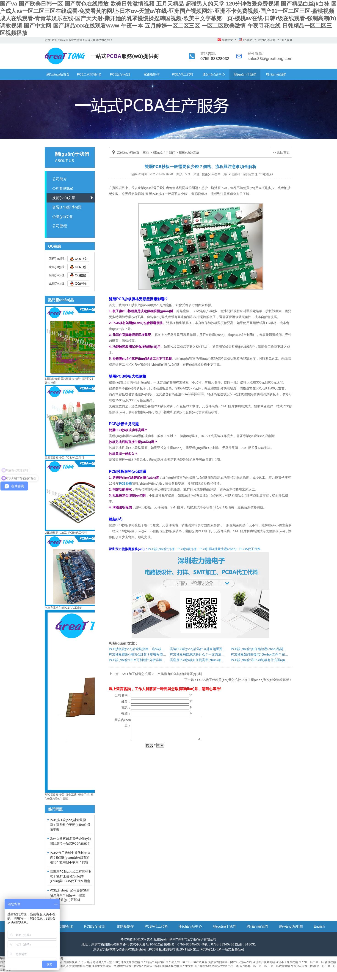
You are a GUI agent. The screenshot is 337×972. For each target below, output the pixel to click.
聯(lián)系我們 (276, 74)
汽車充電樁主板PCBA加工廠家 (64, 607)
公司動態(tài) (62, 188)
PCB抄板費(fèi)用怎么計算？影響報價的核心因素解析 (137, 654)
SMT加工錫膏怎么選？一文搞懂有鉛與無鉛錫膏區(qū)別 (162, 674)
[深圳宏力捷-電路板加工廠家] (68, 64)
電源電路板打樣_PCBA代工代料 (64, 457)
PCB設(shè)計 (120, 74)
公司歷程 (59, 226)
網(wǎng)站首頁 (58, 74)
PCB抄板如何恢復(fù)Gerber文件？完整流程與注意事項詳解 (259, 654)
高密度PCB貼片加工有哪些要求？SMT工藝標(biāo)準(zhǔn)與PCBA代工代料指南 (70, 876)
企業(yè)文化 (62, 217)
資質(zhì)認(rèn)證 (67, 207)
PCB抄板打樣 (187, 549)
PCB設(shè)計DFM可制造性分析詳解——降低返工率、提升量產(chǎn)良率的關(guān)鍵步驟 (137, 660)
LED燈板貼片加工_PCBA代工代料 (66, 532)
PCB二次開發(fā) (89, 74)
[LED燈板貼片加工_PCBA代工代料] (80, 530)
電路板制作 (152, 74)
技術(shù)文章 (63, 198)
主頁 (146, 152)
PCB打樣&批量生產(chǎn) (218, 549)
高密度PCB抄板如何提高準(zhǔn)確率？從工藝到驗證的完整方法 (198, 660)
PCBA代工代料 (182, 74)
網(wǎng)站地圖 (291, 926)
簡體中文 (227, 40)
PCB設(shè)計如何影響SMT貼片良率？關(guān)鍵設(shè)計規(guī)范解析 (70, 895)
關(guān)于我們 (245, 74)
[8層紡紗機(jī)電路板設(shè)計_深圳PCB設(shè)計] (80, 376)
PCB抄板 (125, 483)
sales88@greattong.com (270, 58)
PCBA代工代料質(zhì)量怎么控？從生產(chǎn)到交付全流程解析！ (244, 680)
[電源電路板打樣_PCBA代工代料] (80, 454)
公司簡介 (59, 179)
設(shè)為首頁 (267, 40)
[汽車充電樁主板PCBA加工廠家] (80, 605)
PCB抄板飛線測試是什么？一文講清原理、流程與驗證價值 (198, 654)
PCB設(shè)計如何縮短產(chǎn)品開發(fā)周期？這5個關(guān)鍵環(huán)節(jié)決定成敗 (259, 649)
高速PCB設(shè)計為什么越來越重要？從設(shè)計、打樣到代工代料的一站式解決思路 (198, 649)
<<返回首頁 (281, 152)
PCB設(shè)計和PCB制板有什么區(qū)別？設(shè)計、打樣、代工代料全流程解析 (259, 660)
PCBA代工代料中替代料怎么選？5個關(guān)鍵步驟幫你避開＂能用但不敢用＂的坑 (70, 857)
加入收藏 (286, 40)
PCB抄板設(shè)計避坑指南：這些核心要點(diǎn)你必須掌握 (70, 824)
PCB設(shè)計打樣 (161, 549)
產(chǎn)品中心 (214, 74)
